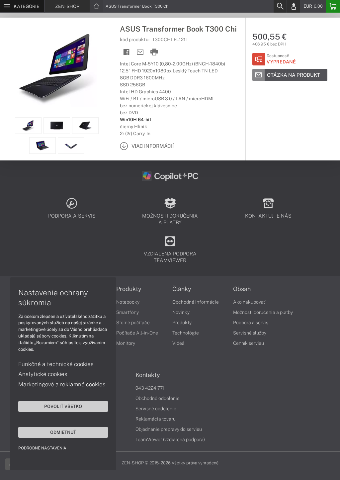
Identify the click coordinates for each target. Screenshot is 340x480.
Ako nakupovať (249, 302)
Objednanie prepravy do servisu (168, 429)
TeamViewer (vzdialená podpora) (170, 439)
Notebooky (127, 302)
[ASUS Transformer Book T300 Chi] (56, 67)
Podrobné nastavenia (42, 448)
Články (181, 289)
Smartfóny (127, 312)
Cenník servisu (248, 343)
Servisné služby (249, 333)
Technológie (185, 333)
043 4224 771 (150, 388)
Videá (178, 343)
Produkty (128, 289)
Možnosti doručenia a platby (263, 312)
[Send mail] (140, 52)
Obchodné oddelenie (157, 398)
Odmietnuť (63, 432)
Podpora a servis (250, 322)
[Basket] (333, 6)
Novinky (181, 312)
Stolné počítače (133, 322)
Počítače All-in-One (137, 333)
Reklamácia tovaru (155, 419)
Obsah (242, 289)
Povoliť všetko (63, 406)
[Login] (293, 6)
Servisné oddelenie (155, 408)
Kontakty (147, 375)
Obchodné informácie (195, 302)
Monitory (125, 343)
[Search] (280, 6)
